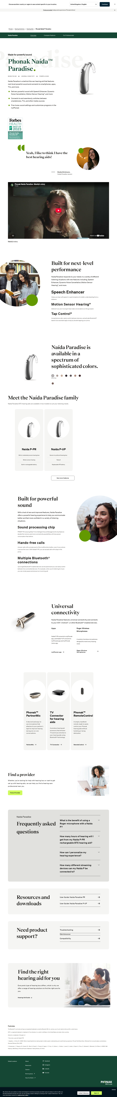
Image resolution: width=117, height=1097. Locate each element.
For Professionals (68, 35)
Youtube (47, 1072)
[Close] (115, 10)
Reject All (96, 1093)
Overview (33, 35)
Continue (105, 4)
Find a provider (47, 10)
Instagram (47, 1065)
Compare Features (49, 35)
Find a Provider (15, 793)
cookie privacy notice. (22, 1095)
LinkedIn (47, 1069)
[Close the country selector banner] (115, 4)
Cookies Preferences (83, 1093)
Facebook (47, 1061)
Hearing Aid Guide (24, 997)
